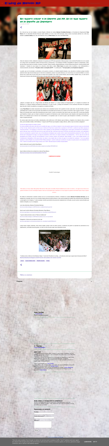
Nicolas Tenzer (54, 366)
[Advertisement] (54, 296)
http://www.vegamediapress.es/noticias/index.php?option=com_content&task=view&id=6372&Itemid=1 (38, 212)
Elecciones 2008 (30, 260)
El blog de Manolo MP (23, 3)
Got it (95, 441)
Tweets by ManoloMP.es (39, 347)
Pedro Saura (40, 260)
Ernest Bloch (43, 370)
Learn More (87, 441)
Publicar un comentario (26, 275)
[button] (21, 27)
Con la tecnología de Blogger (55, 437)
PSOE (47, 260)
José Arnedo (50, 363)
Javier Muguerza (68, 367)
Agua (22, 260)
